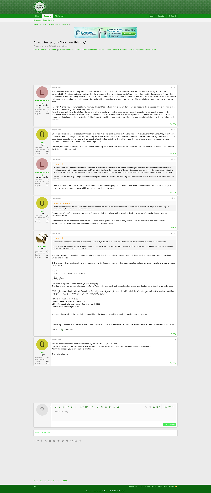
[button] (66, 16)
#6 (175, 340)
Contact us (133, 486)
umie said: (57, 164)
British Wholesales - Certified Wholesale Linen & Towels (81, 49)
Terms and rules (144, 486)
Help (165, 486)
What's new (59, 16)
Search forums (48, 20)
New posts (37, 20)
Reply (174, 124)
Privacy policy (157, 486)
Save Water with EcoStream (44, 49)
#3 (175, 159)
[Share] (172, 87)
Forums (47, 16)
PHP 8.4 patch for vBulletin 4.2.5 (142, 49)
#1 (175, 87)
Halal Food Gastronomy (117, 49)
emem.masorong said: (61, 203)
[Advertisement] (105, 68)
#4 (175, 198)
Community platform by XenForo (105, 491)
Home (37, 16)
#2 (175, 130)
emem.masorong (41, 46)
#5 (175, 233)
